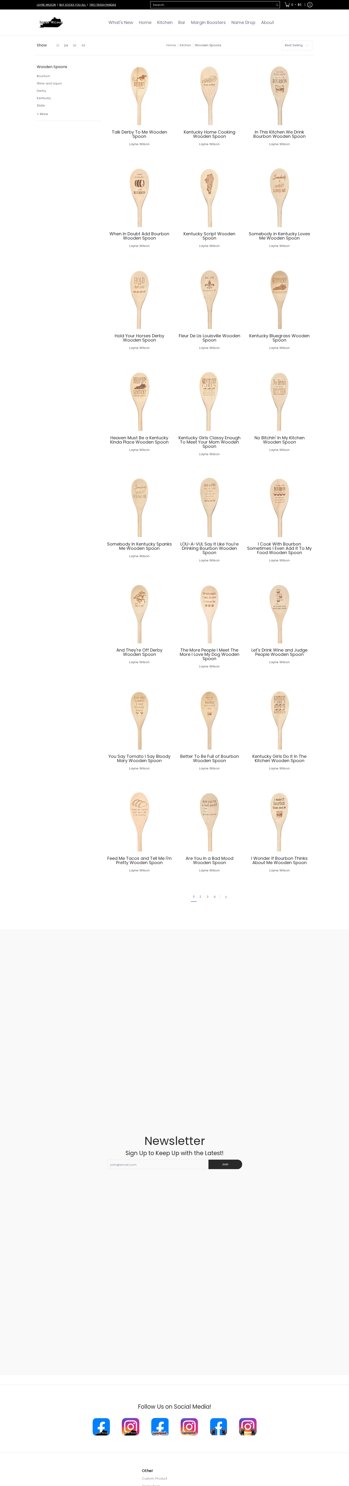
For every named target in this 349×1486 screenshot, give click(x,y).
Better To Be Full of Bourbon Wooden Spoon (209, 758)
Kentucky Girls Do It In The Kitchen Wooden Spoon (279, 758)
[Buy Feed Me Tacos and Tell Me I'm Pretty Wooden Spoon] (139, 819)
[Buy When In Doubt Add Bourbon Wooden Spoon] (139, 194)
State (41, 105)
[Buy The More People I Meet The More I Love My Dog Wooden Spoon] (209, 610)
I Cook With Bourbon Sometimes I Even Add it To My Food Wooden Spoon (279, 548)
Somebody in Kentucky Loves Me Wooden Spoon (279, 236)
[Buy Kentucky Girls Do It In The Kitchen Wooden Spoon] (279, 717)
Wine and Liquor (49, 83)
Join (225, 1164)
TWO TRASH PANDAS (102, 5)
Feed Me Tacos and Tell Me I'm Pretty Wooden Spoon (139, 860)
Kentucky (44, 98)
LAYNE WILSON (46, 5)
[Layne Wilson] (51, 22)
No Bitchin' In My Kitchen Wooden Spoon (280, 440)
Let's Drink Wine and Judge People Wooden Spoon (279, 652)
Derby (41, 90)
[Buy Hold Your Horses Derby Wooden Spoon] (139, 296)
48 (83, 45)
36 (74, 45)
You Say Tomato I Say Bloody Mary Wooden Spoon (139, 758)
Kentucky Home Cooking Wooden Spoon (209, 134)
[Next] (225, 897)
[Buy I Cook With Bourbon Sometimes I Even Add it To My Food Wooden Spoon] (279, 504)
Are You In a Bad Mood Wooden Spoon (209, 860)
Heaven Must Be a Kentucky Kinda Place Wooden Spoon (139, 440)
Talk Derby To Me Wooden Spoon (139, 134)
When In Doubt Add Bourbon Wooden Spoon (139, 236)
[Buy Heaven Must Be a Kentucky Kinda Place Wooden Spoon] (139, 398)
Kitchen (185, 45)
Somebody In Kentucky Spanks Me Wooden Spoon (139, 546)
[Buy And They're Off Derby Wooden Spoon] (139, 610)
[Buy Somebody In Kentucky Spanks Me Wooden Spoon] (139, 504)
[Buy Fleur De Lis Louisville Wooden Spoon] (209, 296)
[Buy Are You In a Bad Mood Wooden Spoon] (209, 819)
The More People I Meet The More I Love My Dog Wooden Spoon (209, 654)
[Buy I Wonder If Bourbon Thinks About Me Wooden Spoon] (279, 819)
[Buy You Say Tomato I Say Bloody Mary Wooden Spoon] (139, 717)
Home (171, 45)
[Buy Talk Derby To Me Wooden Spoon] (139, 92)
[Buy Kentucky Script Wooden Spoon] (209, 194)
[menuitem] (293, 4)
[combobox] (212, 4)
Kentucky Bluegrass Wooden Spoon (279, 338)
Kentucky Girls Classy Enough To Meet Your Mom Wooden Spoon (210, 442)
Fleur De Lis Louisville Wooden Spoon (209, 338)
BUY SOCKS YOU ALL (72, 5)
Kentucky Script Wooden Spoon (209, 236)
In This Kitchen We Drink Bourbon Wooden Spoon (279, 134)
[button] (52, 68)
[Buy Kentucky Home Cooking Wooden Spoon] (209, 92)
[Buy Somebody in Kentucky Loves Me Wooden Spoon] (279, 194)
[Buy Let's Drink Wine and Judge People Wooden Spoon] (279, 610)
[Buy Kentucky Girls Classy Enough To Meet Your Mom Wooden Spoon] (209, 398)
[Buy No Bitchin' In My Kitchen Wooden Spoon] (279, 398)
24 (66, 45)
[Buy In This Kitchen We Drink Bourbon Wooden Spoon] (279, 92)
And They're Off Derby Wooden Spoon (139, 652)
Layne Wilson (139, 144)
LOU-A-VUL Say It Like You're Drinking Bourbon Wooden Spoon (209, 548)
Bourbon (43, 76)
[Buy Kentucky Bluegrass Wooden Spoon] (279, 296)
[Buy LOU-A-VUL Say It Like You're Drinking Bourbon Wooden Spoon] (209, 504)
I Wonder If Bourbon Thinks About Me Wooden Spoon (279, 860)
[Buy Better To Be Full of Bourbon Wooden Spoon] (209, 717)
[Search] (277, 4)
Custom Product (154, 1478)
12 (57, 45)
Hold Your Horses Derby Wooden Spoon (139, 338)
